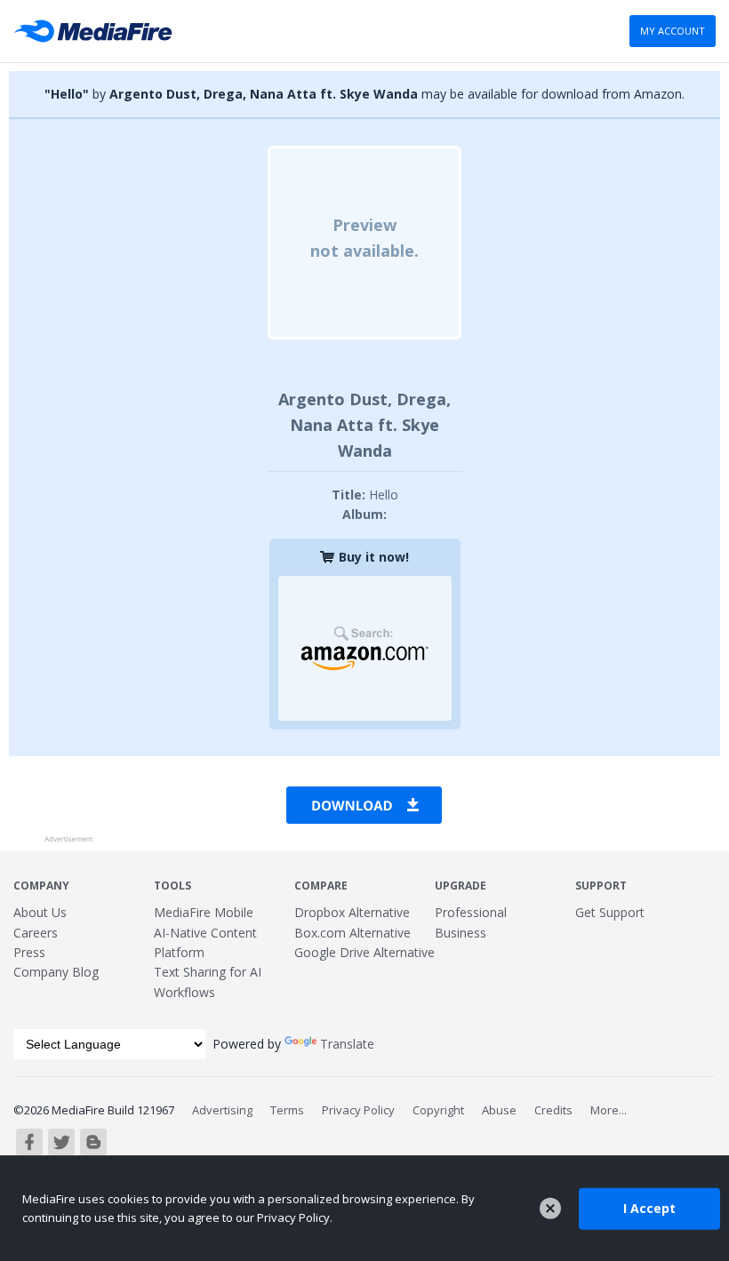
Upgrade (460, 885)
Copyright (438, 1110)
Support (601, 885)
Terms (287, 1110)
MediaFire (98, 31)
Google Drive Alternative (364, 952)
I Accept (649, 1208)
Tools (172, 885)
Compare (321, 885)
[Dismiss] (550, 1208)
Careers (35, 932)
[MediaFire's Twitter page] (61, 1142)
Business (460, 932)
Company (41, 885)
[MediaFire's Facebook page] (29, 1142)
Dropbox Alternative (352, 912)
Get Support (610, 912)
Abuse (499, 1110)
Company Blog (56, 971)
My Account (672, 30)
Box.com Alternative (352, 932)
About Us (40, 912)
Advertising (222, 1110)
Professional (471, 912)
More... (608, 1110)
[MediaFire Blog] (93, 1142)
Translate (347, 1043)
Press (29, 952)
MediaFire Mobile (203, 912)
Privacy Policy (358, 1110)
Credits (553, 1110)
